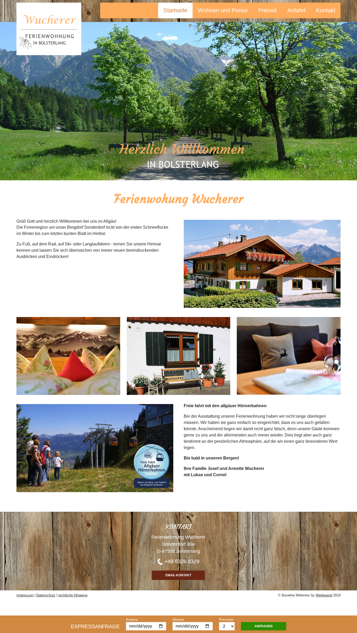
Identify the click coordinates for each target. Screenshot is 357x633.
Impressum (24, 595)
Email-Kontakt (178, 575)
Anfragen (264, 626)
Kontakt (325, 10)
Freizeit (267, 10)
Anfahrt (296, 10)
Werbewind (324, 595)
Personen (226, 620)
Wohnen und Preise (223, 10)
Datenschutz (45, 595)
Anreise (131, 620)
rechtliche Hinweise (73, 595)
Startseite (175, 10)
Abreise (178, 620)
